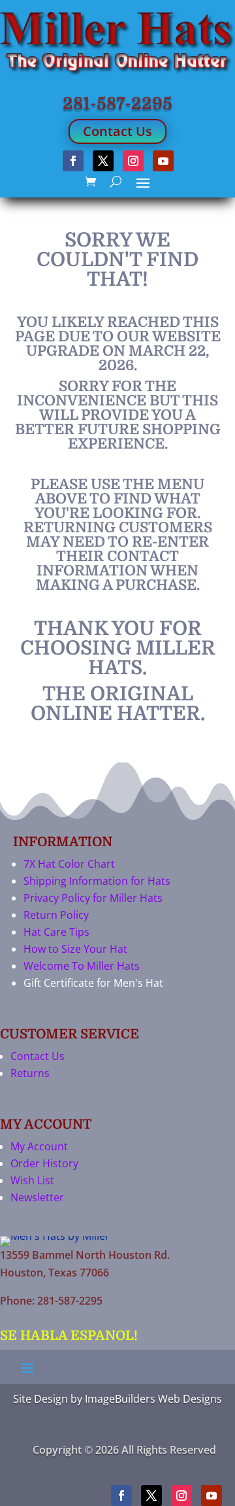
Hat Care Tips (56, 932)
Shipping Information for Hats (97, 881)
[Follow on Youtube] (163, 160)
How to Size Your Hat (75, 949)
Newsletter (37, 1197)
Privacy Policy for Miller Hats (93, 898)
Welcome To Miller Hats (82, 966)
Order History (44, 1163)
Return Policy (56, 915)
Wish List (32, 1180)
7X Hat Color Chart (69, 864)
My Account (39, 1146)
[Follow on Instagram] (133, 160)
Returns (30, 1073)
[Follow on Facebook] (73, 160)
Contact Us (117, 131)
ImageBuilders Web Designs (153, 1399)
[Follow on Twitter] (103, 160)
